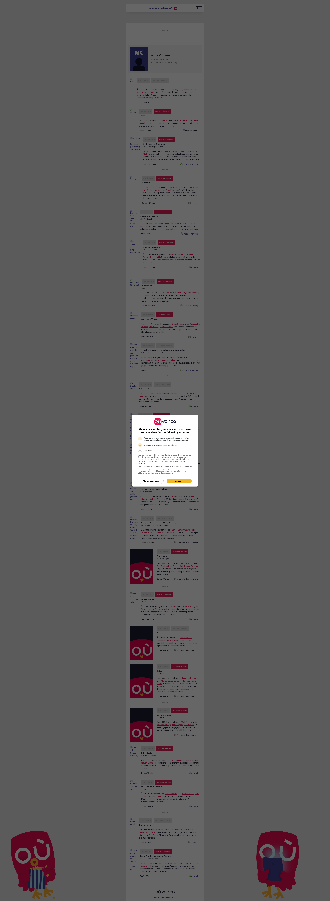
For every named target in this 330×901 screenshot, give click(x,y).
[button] (165, 450)
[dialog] (165, 451)
